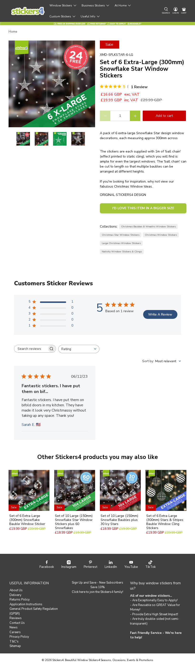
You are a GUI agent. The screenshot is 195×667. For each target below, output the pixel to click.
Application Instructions (26, 604)
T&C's (14, 641)
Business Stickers (93, 5)
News (14, 627)
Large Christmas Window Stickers (121, 243)
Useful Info (88, 16)
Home (13, 31)
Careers (15, 632)
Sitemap (15, 646)
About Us (16, 590)
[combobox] (78, 349)
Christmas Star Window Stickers (120, 235)
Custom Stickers (60, 16)
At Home (121, 5)
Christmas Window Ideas (133, 186)
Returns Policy (20, 599)
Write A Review (160, 314)
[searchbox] (30, 348)
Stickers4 (57, 660)
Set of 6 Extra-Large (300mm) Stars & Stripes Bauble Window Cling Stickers (164, 522)
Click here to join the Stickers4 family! (97, 592)
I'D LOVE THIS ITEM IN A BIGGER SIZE (143, 208)
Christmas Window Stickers (161, 235)
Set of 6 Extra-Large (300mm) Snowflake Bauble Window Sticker (27, 520)
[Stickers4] (27, 11)
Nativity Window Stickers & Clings (122, 251)
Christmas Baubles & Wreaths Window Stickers (148, 226)
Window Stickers (60, 5)
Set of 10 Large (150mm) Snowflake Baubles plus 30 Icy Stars (119, 520)
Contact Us (17, 623)
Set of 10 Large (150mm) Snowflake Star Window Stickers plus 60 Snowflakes (74, 522)
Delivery (15, 595)
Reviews (16, 618)
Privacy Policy (19, 637)
